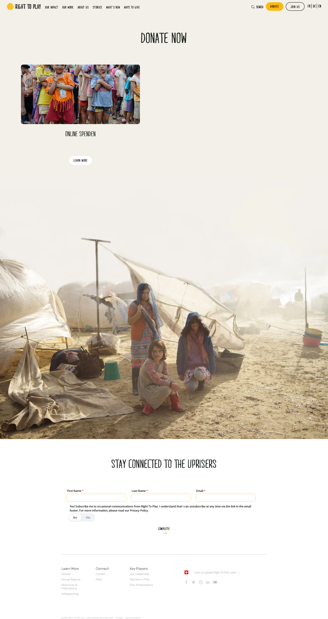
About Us (83, 7)
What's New (113, 7)
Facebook (186, 582)
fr (309, 6)
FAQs (99, 579)
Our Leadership (139, 574)
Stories (97, 7)
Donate (66, 574)
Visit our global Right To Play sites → (217, 572)
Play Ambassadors (141, 585)
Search (259, 7)
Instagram (201, 582)
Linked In (208, 582)
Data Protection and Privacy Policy (100, 618)
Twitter (193, 582)
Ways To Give (132, 7)
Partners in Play (140, 579)
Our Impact (51, 7)
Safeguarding (70, 593)
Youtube (215, 582)
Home (24, 6)
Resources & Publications (69, 586)
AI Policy (119, 618)
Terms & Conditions (133, 618)
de (314, 6)
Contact (101, 574)
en (319, 6)
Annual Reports (71, 579)
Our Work (68, 7)
